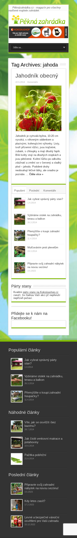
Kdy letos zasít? (34, 501)
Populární (19, 190)
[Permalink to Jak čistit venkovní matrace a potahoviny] (16, 442)
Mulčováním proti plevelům (42, 247)
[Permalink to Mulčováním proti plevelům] (19, 251)
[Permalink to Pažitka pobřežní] (16, 459)
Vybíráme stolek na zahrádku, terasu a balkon (43, 377)
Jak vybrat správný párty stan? (45, 199)
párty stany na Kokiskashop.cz (40, 292)
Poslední (34, 190)
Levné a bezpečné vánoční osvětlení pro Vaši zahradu (41, 519)
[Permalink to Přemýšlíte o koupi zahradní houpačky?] (19, 235)
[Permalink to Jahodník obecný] (38, 108)
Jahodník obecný (36, 76)
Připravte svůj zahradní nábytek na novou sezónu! (41, 486)
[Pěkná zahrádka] (38, 21)
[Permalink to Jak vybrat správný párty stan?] (19, 203)
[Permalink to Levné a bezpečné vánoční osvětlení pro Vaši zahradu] (16, 521)
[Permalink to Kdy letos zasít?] (16, 505)
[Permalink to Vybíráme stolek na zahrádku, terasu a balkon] (19, 219)
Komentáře (32, 82)
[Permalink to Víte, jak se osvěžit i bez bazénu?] (16, 426)
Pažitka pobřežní (35, 455)
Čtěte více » (36, 174)
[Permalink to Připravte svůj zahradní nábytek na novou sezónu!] (19, 267)
